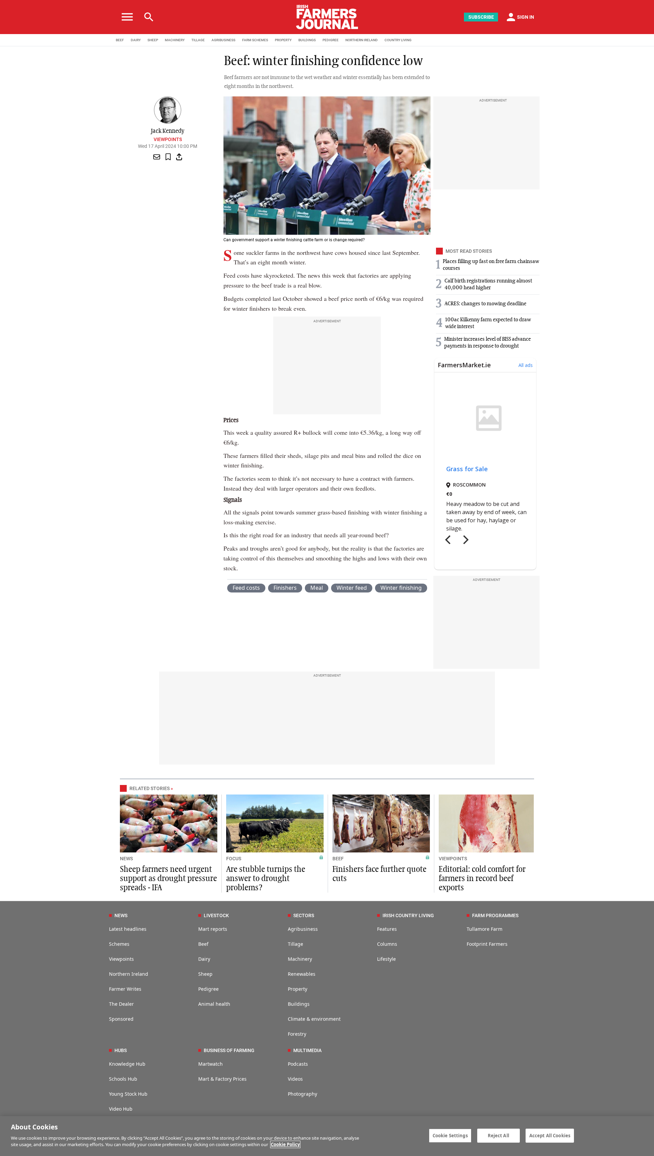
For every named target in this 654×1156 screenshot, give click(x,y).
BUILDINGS (307, 40)
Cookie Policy (285, 1144)
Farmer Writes (125, 989)
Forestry (297, 1034)
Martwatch (210, 1064)
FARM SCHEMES (255, 40)
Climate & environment (314, 1019)
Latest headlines (127, 929)
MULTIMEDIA (307, 1050)
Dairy (204, 959)
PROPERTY (283, 40)
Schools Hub (123, 1079)
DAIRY (136, 40)
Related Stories (149, 788)
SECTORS (303, 915)
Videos (295, 1079)
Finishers (285, 587)
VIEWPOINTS (453, 858)
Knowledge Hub (127, 1064)
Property (297, 989)
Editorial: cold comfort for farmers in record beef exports (482, 878)
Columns (387, 944)
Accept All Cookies (549, 1135)
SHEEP (152, 40)
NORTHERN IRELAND (361, 40)
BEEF (120, 40)
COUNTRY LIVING (398, 40)
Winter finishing (401, 587)
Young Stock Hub (128, 1094)
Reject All (498, 1135)
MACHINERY (175, 40)
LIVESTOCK (216, 915)
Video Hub (121, 1109)
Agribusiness (303, 929)
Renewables (301, 974)
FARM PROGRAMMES (495, 915)
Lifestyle (386, 959)
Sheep (205, 974)
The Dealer (121, 1004)
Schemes (119, 944)
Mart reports (212, 929)
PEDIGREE (331, 40)
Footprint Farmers (487, 944)
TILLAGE (198, 40)
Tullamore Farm (484, 929)
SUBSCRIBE (481, 17)
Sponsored (121, 1019)
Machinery (300, 959)
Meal (316, 587)
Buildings (299, 1004)
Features (387, 929)
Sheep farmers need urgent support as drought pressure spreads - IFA (168, 878)
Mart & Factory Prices (222, 1079)
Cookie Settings (450, 1135)
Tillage (295, 944)
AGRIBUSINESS (223, 40)
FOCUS (233, 858)
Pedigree (208, 989)
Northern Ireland (128, 974)
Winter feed (352, 587)
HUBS (120, 1050)
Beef (203, 944)
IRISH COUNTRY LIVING (408, 915)
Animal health (214, 1004)
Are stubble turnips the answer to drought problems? (265, 878)
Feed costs (246, 587)
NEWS (126, 858)
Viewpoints (168, 139)
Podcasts (298, 1064)
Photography (302, 1094)
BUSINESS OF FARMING (229, 1050)
